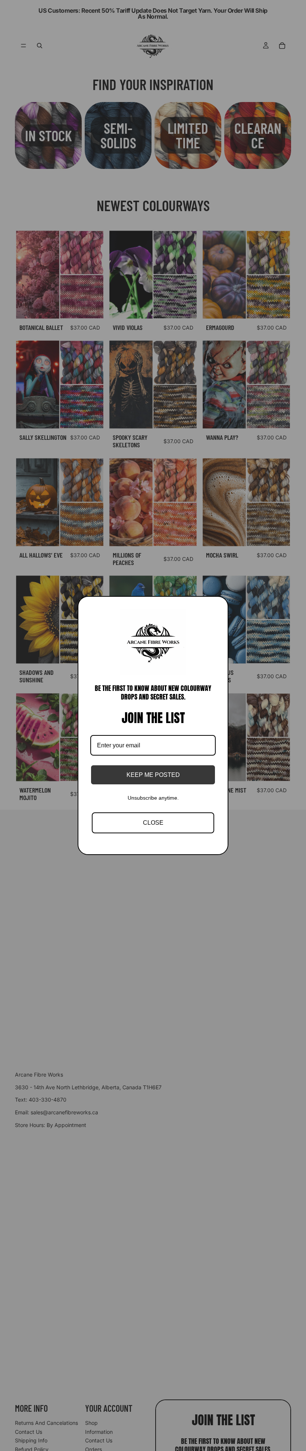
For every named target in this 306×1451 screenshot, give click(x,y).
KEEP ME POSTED (153, 775)
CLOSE (153, 822)
